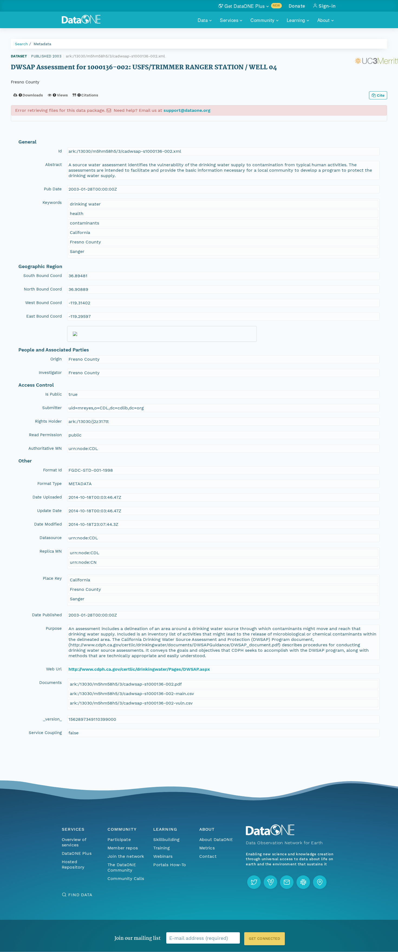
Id (60, 151)
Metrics (207, 847)
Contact (208, 856)
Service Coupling (45, 732)
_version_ (52, 719)
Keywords (52, 202)
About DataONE (216, 839)
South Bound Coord (42, 275)
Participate (119, 839)
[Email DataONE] (286, 882)
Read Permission (45, 434)
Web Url (54, 669)
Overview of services (74, 842)
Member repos (122, 847)
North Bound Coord (43, 289)
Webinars (162, 856)
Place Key (52, 578)
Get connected (264, 939)
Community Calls (125, 878)
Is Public (53, 394)
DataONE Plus (77, 853)
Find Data (80, 894)
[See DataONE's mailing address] (320, 882)
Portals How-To (169, 864)
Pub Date (53, 189)
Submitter (52, 407)
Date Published (47, 614)
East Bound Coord (44, 316)
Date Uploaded (47, 497)
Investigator (50, 372)
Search (21, 44)
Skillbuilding (166, 839)
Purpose (54, 628)
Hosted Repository (73, 864)
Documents (50, 682)
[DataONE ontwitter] (254, 882)
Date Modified (48, 524)
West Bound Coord (43, 302)
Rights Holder (48, 421)
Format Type (49, 483)
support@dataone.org (187, 110)
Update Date (49, 510)
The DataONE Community (121, 867)
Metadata (42, 44)
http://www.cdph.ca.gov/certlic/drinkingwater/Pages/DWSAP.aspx (139, 669)
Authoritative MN (45, 448)
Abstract (53, 164)
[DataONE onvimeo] (270, 882)
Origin (56, 359)
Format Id (52, 470)
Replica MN (51, 551)
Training (161, 847)
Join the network (125, 856)
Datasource (51, 537)
